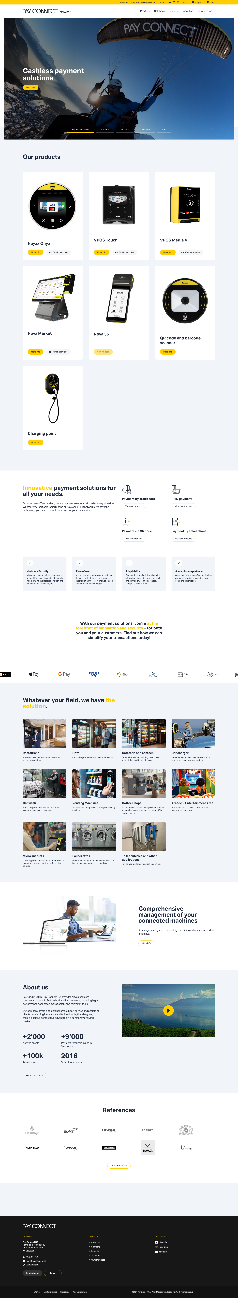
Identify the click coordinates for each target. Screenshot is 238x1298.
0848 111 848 (32, 1257)
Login (52, 1273)
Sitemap (37, 1292)
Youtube (163, 1252)
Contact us (123, 2)
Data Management (80, 1292)
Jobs (161, 2)
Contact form (32, 1264)
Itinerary (30, 1250)
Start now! (30, 87)
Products (145, 11)
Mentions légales (50, 1292)
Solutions (159, 11)
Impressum (64, 1292)
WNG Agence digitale (184, 1292)
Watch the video (60, 252)
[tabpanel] (119, 79)
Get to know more (34, 1075)
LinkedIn (163, 1242)
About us (188, 11)
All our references (119, 1165)
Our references (205, 11)
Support (198, 2)
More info (35, 252)
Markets (173, 11)
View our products (133, 506)
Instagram (163, 1247)
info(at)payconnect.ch (36, 1261)
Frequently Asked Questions (143, 2)
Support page (32, 1273)
